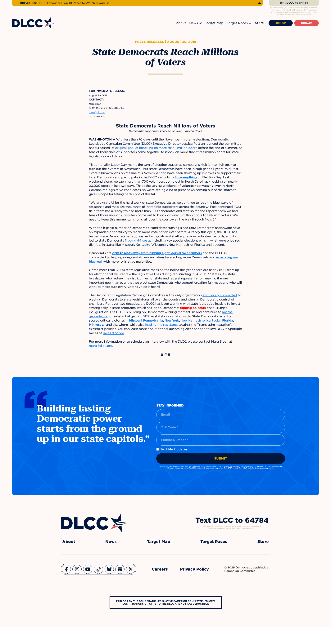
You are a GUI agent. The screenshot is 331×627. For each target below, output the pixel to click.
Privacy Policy (194, 569)
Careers (160, 569)
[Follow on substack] (120, 569)
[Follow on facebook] (66, 569)
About (181, 23)
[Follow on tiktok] (98, 569)
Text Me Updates (173, 449)
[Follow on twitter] (130, 569)
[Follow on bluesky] (109, 569)
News (193, 23)
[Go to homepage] (94, 523)
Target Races (237, 23)
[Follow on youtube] (87, 569)
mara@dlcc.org (100, 346)
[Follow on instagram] (77, 569)
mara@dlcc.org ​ (97, 112)
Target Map (214, 23)
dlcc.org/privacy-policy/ (264, 468)
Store (259, 23)
